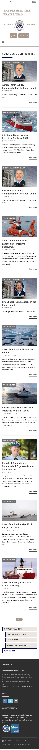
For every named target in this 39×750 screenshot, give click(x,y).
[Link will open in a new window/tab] (5, 701)
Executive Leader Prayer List (14, 62)
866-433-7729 (12, 675)
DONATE (24, 35)
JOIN (13, 35)
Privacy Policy (6, 744)
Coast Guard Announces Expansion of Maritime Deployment (14, 243)
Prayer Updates (9, 112)
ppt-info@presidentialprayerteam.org (20, 686)
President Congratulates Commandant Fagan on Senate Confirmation (18, 466)
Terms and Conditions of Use (21, 744)
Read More (33, 102)
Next (19, 619)
